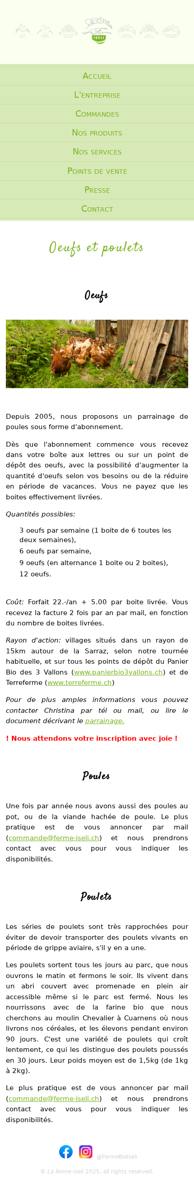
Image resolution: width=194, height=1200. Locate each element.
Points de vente (97, 171)
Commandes (97, 114)
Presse (97, 190)
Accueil (97, 76)
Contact (97, 209)
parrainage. (105, 721)
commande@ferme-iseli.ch (54, 838)
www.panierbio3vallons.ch (118, 672)
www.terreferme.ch (79, 682)
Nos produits (97, 132)
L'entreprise (97, 95)
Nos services (97, 151)
